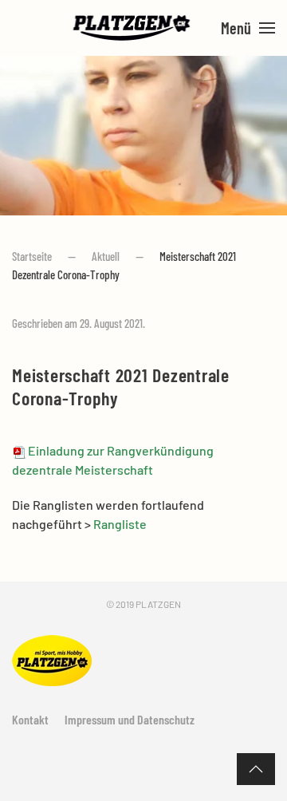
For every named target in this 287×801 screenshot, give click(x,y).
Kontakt (30, 719)
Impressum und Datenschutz (130, 719)
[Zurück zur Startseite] (132, 28)
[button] (248, 28)
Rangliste (120, 523)
